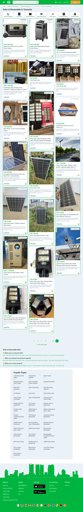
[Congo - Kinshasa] (53, 505)
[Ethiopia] (33, 505)
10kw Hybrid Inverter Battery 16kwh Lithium (58, 360)
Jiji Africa (67, 485)
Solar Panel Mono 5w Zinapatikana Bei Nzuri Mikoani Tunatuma (17, 365)
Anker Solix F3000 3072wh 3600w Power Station (14, 355)
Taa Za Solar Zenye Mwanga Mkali (56, 355)
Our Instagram (53, 488)
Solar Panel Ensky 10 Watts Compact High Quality (44, 365)
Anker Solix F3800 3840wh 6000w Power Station (37, 355)
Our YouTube (52, 491)
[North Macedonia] (65, 505)
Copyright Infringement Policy (10, 500)
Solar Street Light (60, 365)
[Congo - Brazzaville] (57, 505)
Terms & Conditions (8, 488)
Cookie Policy (6, 497)
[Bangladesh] (45, 505)
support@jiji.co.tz (22, 485)
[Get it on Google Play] (40, 492)
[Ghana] (30, 505)
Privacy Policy (6, 491)
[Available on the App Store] (39, 487)
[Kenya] (22, 505)
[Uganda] (26, 505)
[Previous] (26, 341)
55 (53, 341)
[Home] (9, 2)
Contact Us (21, 491)
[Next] (57, 341)
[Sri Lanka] (49, 505)
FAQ (19, 494)
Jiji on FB (51, 485)
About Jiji (5, 485)
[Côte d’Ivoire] (41, 505)
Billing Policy (6, 494)
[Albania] (61, 505)
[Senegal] (37, 505)
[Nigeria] (18, 505)
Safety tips (21, 488)
